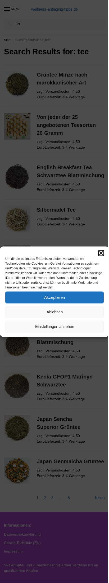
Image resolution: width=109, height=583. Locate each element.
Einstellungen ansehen (54, 326)
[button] (101, 253)
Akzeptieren (54, 297)
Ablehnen (55, 312)
